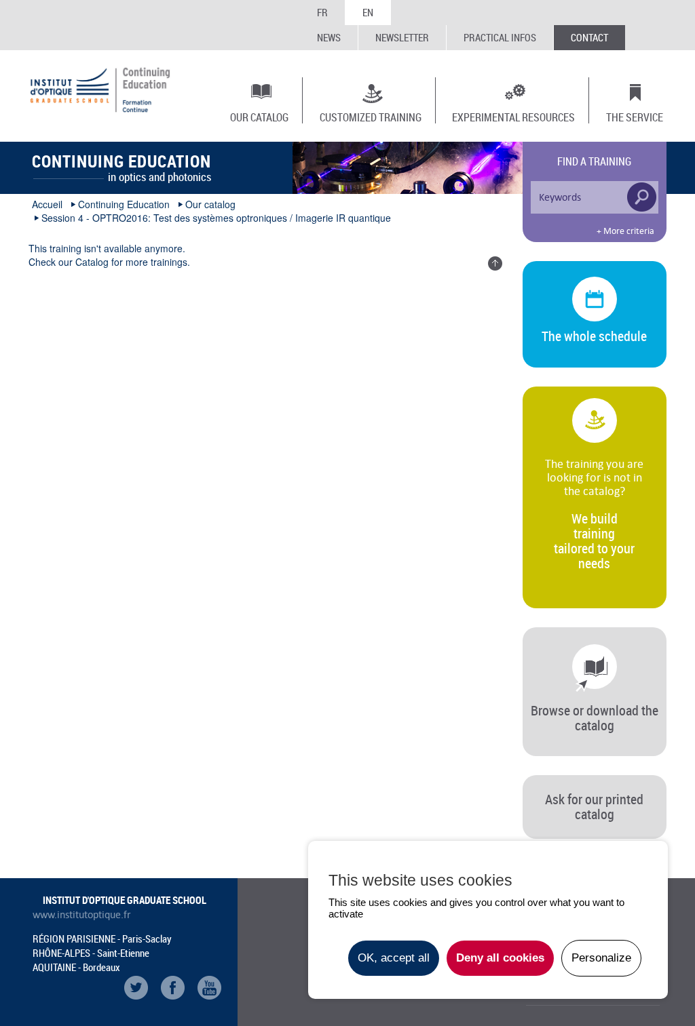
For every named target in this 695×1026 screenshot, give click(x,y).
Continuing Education (124, 204)
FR (322, 12)
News (329, 37)
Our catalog (259, 116)
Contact (589, 37)
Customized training (370, 116)
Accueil (47, 204)
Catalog (92, 262)
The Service (634, 116)
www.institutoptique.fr (82, 915)
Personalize (601, 957)
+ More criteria (625, 231)
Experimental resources (513, 116)
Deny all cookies (500, 957)
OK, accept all (394, 957)
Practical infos (500, 37)
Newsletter (402, 37)
